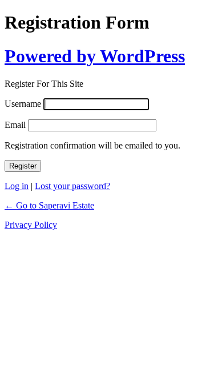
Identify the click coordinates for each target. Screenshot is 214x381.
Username (23, 104)
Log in (17, 186)
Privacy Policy (31, 225)
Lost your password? (72, 186)
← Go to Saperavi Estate (49, 205)
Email (15, 125)
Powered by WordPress (95, 56)
